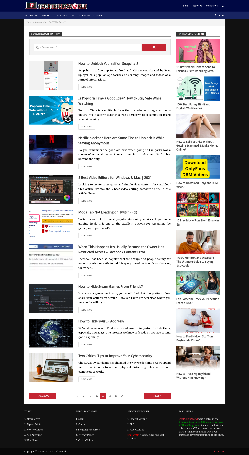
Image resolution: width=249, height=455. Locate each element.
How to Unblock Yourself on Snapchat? (108, 64)
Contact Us (212, 5)
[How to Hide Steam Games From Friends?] (51, 298)
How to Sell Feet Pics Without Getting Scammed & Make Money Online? (197, 145)
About (81, 419)
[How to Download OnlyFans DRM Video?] (198, 167)
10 (97, 396)
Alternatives (32, 15)
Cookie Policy (85, 440)
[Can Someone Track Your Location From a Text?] (198, 283)
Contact (82, 424)
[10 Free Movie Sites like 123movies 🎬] (198, 204)
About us (197, 5)
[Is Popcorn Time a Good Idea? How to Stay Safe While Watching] (51, 109)
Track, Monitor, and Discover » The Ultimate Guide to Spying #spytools (195, 261)
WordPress (32, 440)
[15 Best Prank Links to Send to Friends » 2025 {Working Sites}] (198, 51)
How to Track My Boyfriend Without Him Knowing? (193, 375)
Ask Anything (34, 435)
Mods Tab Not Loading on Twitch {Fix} (107, 212)
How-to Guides (35, 429)
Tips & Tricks (61, 15)
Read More (86, 87)
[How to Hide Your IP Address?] (51, 332)
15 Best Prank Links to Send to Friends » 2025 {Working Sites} (195, 69)
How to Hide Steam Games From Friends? (110, 287)
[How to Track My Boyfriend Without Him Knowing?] (198, 357)
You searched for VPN (46, 22)
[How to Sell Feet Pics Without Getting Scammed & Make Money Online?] (198, 125)
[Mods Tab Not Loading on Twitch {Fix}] (51, 223)
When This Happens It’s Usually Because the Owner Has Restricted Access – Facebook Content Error (121, 249)
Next (156, 396)
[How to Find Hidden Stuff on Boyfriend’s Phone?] (198, 320)
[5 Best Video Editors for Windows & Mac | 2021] (51, 189)
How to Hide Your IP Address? (101, 321)
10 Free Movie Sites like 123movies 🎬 (197, 222)
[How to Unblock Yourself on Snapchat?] (51, 75)
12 (110, 396)
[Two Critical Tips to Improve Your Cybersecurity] (51, 367)
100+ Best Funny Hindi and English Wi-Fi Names (193, 106)
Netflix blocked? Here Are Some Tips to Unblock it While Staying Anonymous (121, 140)
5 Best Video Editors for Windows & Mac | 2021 (115, 178)
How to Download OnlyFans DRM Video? (197, 185)
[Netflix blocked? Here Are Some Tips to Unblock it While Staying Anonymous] (51, 149)
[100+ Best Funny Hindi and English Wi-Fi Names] (198, 88)
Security (97, 15)
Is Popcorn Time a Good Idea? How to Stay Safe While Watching (119, 100)
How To (46, 15)
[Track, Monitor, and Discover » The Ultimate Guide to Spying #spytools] (198, 241)
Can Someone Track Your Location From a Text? (197, 301)
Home (185, 5)
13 (116, 396)
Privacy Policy (86, 435)
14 (122, 396)
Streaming (84, 15)
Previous (43, 396)
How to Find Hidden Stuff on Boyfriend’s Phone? (194, 338)
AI (73, 15)
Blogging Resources (89, 429)
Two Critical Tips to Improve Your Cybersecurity (115, 356)
